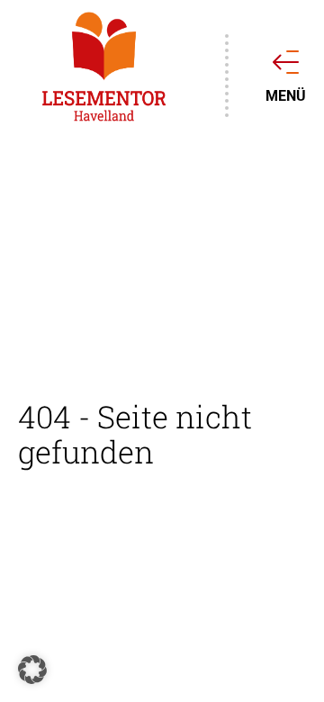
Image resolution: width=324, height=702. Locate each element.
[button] (32, 669)
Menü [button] (286, 96)
